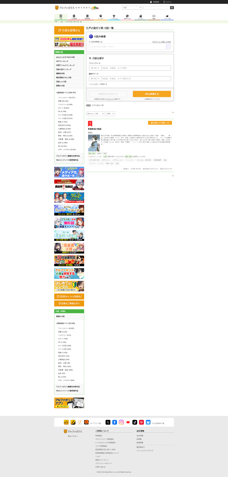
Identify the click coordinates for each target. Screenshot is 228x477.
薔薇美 (90, 132)
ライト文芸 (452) (64, 349)
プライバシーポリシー (103, 463)
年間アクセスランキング (65, 65)
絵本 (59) (61, 373)
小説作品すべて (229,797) (66, 92)
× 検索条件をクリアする (152, 99)
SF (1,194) (62, 342)
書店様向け (141, 447)
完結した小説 (61, 81)
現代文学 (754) (63, 356)
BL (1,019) (62, 377)
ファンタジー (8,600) (66, 328)
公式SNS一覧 (159, 423)
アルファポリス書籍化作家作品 (68, 156)
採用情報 (140, 443)
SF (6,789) (62, 111)
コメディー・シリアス (96, 163)
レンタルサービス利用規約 (105, 443)
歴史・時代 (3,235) (65, 136)
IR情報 (139, 439)
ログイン (169, 2)
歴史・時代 (92, 153)
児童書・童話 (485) (65, 370)
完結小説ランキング (63, 69)
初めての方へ (73, 436)
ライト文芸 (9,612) (65, 118)
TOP (56, 22)
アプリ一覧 (96, 423)
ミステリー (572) (64, 335)
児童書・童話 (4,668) (66, 139)
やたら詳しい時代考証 (144, 160)
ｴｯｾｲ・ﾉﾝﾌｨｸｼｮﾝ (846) (66, 380)
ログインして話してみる (161, 42)
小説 (61, 22)
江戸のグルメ (106, 160)
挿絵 (165, 160)
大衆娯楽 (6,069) (64, 129)
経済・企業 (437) (64, 132)
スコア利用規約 (101, 446)
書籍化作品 (60, 73)
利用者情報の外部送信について (107, 453)
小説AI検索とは (96, 42)
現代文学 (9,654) (64, 125)
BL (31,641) (62, 146)
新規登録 (156, 2)
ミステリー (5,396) (65, 104)
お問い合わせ (100, 467)
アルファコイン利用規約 (104, 439)
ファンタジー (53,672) (66, 98)
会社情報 (140, 436)
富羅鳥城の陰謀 (94, 129)
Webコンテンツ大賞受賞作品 (67, 160)
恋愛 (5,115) (62, 332)
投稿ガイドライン (102, 460)
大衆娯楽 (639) (63, 359)
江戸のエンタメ (118, 160)
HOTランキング (62, 61)
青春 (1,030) (63, 353)
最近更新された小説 (63, 77)
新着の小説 (60, 86)
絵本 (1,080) (63, 143)
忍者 (117, 163)
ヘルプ (97, 456)
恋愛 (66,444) (63, 101)
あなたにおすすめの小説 (65, 57)
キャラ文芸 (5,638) (65, 115)
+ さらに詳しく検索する (98, 84)
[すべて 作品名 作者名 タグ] (95, 68)
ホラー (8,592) (63, 108)
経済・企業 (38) (64, 363)
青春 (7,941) (63, 122)
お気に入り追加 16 (161, 123)
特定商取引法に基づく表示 (105, 449)
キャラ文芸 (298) (64, 346)
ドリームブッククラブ (145, 451)
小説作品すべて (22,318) (65, 323)
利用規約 (98, 436)
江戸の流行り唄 (94, 160)
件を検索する (152, 94)
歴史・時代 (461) (64, 366)
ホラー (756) (63, 339)
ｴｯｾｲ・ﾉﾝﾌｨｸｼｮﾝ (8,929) (67, 150)
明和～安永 (109, 163)
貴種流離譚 (157, 160)
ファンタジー (130, 160)
